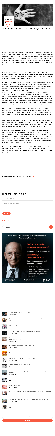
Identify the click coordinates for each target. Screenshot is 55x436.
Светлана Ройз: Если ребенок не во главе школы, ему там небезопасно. (28, 318)
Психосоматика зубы (14, 385)
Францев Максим (9, 21)
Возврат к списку (5, 220)
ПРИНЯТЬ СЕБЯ (13, 325)
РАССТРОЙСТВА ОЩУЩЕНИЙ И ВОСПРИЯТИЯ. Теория (24, 331)
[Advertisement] (27, 41)
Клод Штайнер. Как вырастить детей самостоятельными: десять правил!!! (28, 399)
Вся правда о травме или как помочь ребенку (21, 364)
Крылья (11, 352)
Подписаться (27, 420)
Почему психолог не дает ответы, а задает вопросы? (23, 358)
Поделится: (7, 24)
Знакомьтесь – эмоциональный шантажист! (20, 378)
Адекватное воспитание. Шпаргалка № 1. (20, 312)
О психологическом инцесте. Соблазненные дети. (22, 345)
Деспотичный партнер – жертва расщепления (21, 405)
